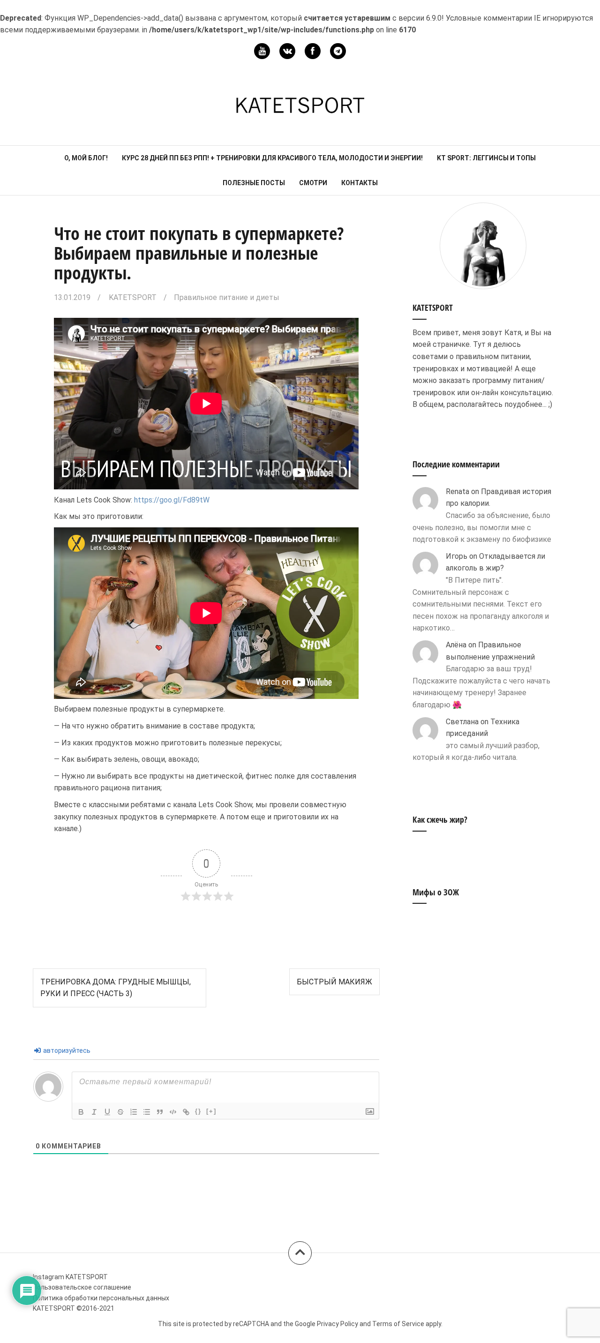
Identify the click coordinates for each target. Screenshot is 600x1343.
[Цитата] (159, 1112)
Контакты (359, 183)
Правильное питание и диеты (226, 297)
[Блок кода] (173, 1112)
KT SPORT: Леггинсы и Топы (486, 158)
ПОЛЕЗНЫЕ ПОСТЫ (254, 183)
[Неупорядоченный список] (146, 1112)
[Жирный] (81, 1112)
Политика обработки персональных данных (101, 1298)
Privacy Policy (337, 1324)
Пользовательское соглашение (82, 1287)
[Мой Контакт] (287, 51)
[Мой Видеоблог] (262, 51)
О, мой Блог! (86, 158)
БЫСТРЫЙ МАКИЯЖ (334, 981)
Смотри (313, 183)
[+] (211, 1111)
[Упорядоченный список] (133, 1112)
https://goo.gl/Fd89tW (172, 499)
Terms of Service (398, 1324)
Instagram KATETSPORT (70, 1277)
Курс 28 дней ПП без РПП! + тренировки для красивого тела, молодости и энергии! (272, 158)
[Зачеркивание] (120, 1112)
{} (198, 1111)
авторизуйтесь (66, 1050)
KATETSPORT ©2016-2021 (73, 1308)
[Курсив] (94, 1112)
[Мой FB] (312, 51)
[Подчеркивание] (107, 1112)
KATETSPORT (133, 297)
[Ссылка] (186, 1112)
